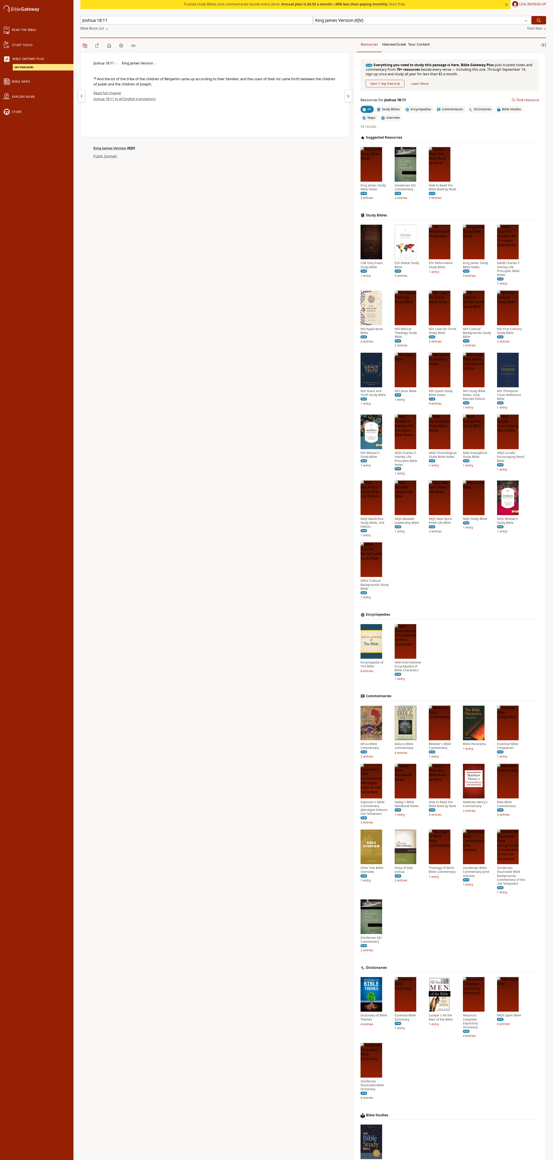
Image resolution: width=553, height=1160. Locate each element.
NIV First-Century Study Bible (509, 331)
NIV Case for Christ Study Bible (442, 331)
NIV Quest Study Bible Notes (441, 393)
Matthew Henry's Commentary (475, 804)
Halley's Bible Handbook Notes (407, 804)
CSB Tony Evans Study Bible (372, 265)
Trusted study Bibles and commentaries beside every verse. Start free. (294, 4)
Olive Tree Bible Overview (372, 870)
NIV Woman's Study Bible (370, 455)
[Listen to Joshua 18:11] (133, 45)
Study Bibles (376, 215)
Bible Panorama (474, 744)
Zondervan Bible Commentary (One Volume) (476, 872)
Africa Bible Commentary (370, 746)
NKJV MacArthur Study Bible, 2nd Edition (372, 523)
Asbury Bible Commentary (404, 746)
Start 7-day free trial (385, 83)
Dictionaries (376, 967)
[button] (528, 4)
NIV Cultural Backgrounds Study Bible (477, 333)
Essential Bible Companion (507, 746)
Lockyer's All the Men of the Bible (441, 1017)
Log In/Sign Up (532, 4)
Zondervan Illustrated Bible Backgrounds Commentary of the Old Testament (511, 876)
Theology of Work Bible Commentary (442, 870)
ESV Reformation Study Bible (441, 265)
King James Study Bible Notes (373, 187)
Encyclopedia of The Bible (372, 664)
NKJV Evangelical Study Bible (475, 455)
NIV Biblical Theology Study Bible (406, 333)
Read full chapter (107, 93)
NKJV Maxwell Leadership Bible (407, 521)
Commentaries (378, 696)
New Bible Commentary (506, 804)
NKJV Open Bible (509, 1015)
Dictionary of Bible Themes (374, 1017)
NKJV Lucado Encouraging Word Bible (510, 457)
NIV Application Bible (372, 331)
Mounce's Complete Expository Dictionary (470, 1021)
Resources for (383, 100)
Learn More (420, 83)
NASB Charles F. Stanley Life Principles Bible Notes (508, 269)
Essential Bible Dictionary (405, 1017)
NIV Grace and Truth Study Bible (373, 393)
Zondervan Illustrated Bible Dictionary (372, 1085)
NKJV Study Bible (475, 519)
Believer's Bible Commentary (440, 746)
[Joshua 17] (81, 96)
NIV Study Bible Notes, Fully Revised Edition (474, 395)
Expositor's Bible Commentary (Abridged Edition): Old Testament (374, 808)
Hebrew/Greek (394, 44)
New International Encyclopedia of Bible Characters (408, 666)
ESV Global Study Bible (407, 265)
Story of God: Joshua (404, 870)
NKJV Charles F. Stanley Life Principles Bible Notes (406, 459)
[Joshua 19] (348, 96)
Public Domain (105, 156)
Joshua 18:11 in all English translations (125, 98)
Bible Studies (377, 1115)
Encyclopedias (378, 614)
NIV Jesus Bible (405, 391)
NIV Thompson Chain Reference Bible (509, 395)
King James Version (109, 148)
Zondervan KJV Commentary (405, 187)
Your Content (419, 44)
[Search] (538, 20)
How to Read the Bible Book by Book (442, 187)
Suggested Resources (384, 137)
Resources (369, 44)
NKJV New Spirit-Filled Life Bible (441, 521)
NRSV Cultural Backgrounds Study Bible (375, 584)
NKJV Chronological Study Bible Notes (443, 455)
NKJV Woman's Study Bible (507, 521)
